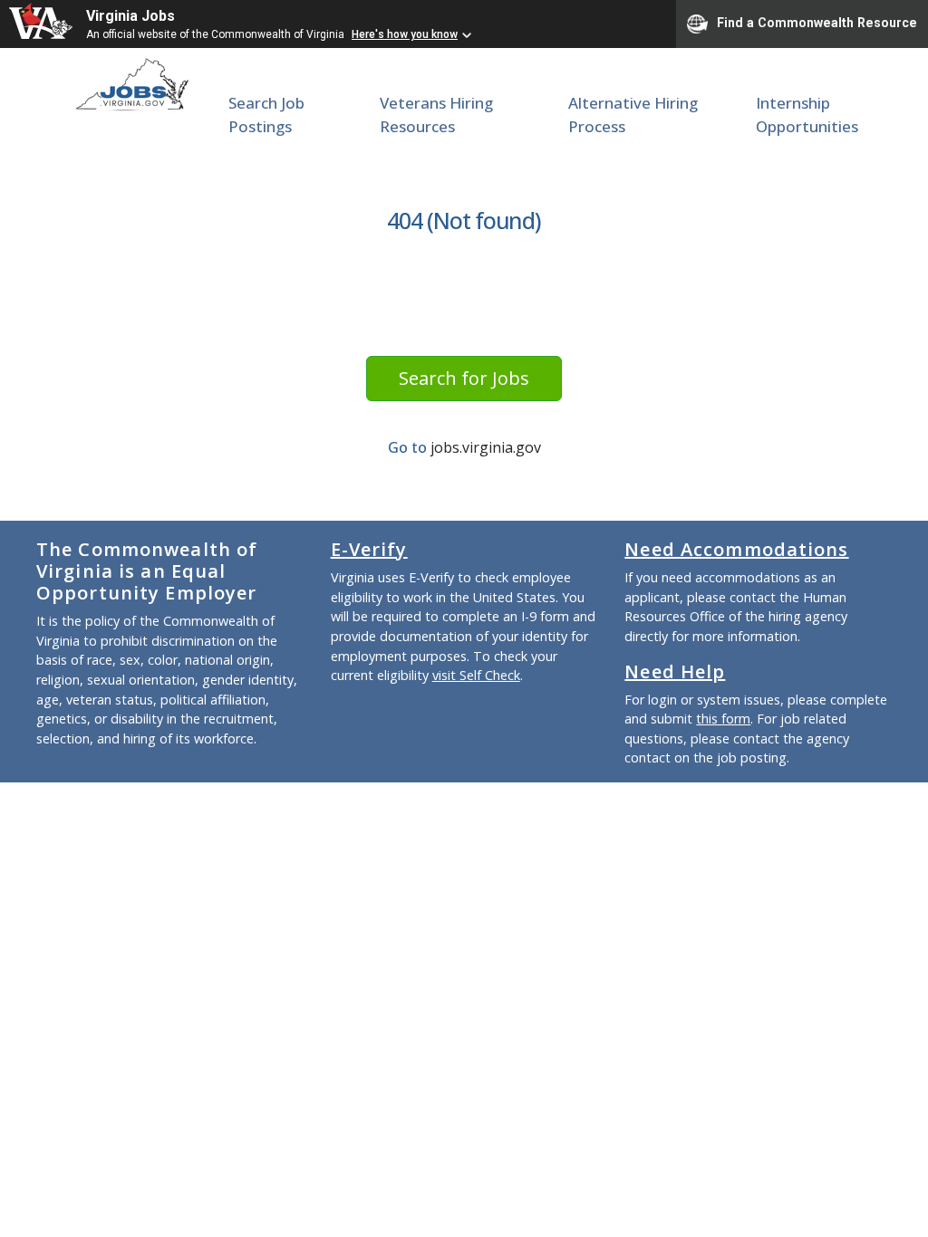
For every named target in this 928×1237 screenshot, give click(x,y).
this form (723, 718)
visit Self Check (476, 675)
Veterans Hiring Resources (436, 114)
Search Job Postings (266, 114)
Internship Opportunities (807, 114)
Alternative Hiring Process (633, 114)
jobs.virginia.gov (485, 447)
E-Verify (369, 549)
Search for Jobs (464, 378)
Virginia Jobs (130, 15)
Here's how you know (405, 34)
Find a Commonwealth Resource (817, 22)
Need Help (674, 671)
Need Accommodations (736, 549)
